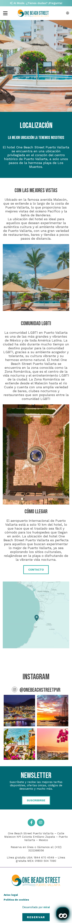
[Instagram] (40, 822)
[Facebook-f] (31, 822)
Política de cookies (16, 899)
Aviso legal (11, 894)
